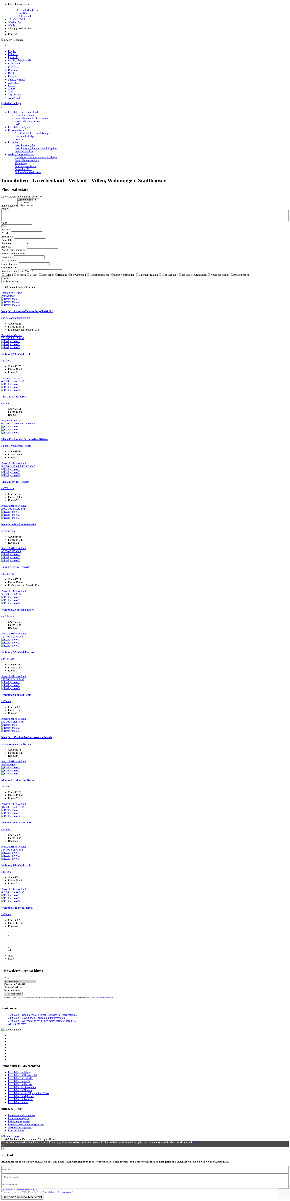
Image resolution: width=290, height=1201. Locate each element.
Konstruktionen (16, 130)
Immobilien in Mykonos (21, 1096)
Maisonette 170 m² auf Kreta (17, 780)
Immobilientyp (9, 205)
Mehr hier (198, 1142)
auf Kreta (6, 360)
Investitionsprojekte (25, 145)
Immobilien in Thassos (20, 1090)
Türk (10, 91)
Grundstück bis (9, 267)
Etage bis (6, 246)
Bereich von (7, 236)
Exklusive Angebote (19, 1121)
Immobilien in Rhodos (20, 1084)
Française (13, 76)
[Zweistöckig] (28, 205)
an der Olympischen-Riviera (16, 445)
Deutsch (12, 70)
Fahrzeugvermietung (26, 166)
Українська (14, 94)
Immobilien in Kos (18, 1102)
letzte (11, 958)
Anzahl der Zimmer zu (13, 253)
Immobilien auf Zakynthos (22, 1087)
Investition (13, 142)
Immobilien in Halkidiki (20, 1078)
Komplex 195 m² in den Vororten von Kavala (26, 737)
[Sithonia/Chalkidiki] (20, 987)
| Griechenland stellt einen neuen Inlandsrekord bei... (42, 1020)
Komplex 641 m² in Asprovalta (18, 524)
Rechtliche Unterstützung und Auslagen (36, 157)
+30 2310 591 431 (18, 19)
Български (14, 63)
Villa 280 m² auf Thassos (15, 481)
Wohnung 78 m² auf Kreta (16, 354)
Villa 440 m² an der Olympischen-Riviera (24, 439)
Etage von (6, 243)
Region (5, 208)
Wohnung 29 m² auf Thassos (17, 609)
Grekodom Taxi (23, 169)
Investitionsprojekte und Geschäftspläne (36, 148)
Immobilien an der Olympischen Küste (28, 1093)
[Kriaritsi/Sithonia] (20, 990)
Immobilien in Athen (19, 1072)
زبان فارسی (14, 82)
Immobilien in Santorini (20, 1099)
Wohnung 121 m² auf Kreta (17, 907)
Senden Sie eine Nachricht (22, 1197)
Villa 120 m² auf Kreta (14, 396)
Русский (13, 57)
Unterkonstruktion (148, 274)
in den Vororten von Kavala (16, 744)
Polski (11, 85)
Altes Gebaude (170, 274)
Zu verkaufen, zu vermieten (16, 196)
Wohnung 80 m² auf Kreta (16, 865)
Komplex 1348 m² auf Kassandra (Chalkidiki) (27, 311)
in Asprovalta (8, 531)
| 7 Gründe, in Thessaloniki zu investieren (36, 1017)
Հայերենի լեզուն (19, 60)
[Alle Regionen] (20, 981)
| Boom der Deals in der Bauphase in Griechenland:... (42, 1014)
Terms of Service (64, 1192)
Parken (33, 274)
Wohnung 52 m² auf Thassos (17, 652)
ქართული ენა (16, 79)
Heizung (62, 274)
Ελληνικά (13, 54)
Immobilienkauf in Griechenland (32, 118)
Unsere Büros (22, 13)
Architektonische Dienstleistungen (33, 133)
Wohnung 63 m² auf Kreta (16, 694)
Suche (6, 278)
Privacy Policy (48, 1192)
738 (10, 949)
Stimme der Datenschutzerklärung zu (21, 1189)
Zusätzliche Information (27, 121)
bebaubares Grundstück (194, 274)
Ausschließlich (241, 274)
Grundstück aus (9, 264)
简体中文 (13, 66)
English (12, 51)
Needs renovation (220, 274)
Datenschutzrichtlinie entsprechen (103, 997)
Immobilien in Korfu (19, 1081)
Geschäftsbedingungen (20, 1127)
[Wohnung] (28, 202)
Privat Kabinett (16, 1130)
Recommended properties (21, 1115)
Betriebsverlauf (23, 16)
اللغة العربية (14, 97)
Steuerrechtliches (24, 151)
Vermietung (21, 163)
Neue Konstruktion (124, 274)
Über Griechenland (25, 115)
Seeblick (21, 274)
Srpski (11, 88)
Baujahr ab (7, 257)
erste (10, 955)
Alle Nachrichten (17, 1023)
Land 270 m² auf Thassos (15, 567)
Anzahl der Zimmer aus (13, 250)
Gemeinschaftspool (100, 274)
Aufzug (9, 274)
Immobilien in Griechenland (23, 112)
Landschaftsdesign (24, 136)
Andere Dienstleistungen (21, 154)
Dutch (11, 73)
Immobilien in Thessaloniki (22, 1075)
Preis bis (5, 233)
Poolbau (19, 139)
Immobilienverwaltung (27, 160)
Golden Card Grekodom (28, 172)
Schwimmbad (78, 274)
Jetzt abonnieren (13, 993)
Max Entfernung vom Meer (15, 271)
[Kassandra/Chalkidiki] (20, 984)
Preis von (6, 229)
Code (4, 222)
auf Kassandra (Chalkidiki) (15, 317)
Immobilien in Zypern (19, 127)
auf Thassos (7, 488)
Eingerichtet (47, 274)
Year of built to (9, 260)
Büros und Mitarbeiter (26, 10)
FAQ (17, 124)
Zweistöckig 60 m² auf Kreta (17, 822)
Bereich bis (7, 240)
